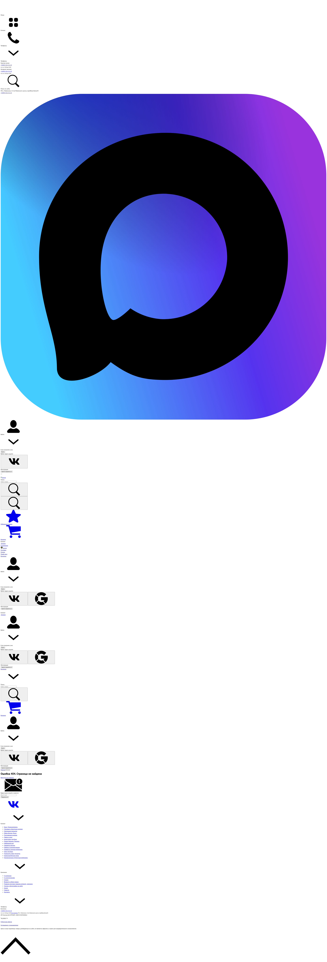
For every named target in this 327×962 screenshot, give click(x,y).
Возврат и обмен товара (11, 882)
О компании (7, 876)
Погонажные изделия (10, 835)
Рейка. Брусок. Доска (10, 833)
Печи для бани (8, 851)
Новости (6, 890)
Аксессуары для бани (10, 839)
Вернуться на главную (7, 777)
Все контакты (14, 913)
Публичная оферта (6, 922)
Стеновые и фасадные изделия (13, 829)
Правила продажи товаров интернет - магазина (18, 884)
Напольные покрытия (10, 831)
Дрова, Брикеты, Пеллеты (11, 841)
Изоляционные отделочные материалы (16, 858)
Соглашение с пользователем (9, 925)
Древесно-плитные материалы (13, 849)
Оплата (6, 880)
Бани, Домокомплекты (11, 827)
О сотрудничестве (9, 878)
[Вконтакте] (13, 810)
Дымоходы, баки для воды (12, 853)
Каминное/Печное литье (11, 855)
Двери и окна (8, 837)
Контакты (3, 669)
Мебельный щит (9, 843)
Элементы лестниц (9, 845)
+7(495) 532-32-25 (6, 65)
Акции (6, 888)
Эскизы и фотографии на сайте (13, 886)
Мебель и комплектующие (12, 847)
